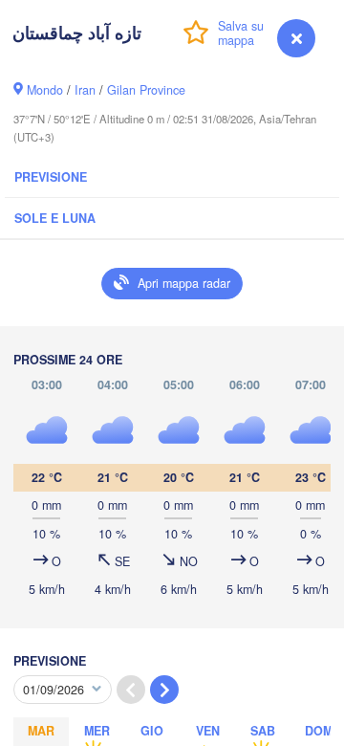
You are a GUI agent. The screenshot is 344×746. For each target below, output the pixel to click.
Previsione (50, 177)
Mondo (45, 90)
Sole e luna (55, 218)
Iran (85, 90)
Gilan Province (146, 90)
